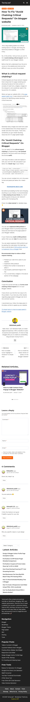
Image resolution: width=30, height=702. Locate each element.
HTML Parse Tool (7, 678)
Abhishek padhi (6, 25)
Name (4, 441)
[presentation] (15, 377)
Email (4, 448)
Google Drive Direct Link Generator (12, 670)
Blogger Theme (6, 627)
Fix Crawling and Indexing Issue (11, 660)
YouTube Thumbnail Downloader (11, 675)
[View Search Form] (24, 3)
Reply (4, 480)
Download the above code (15, 186)
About (12, 689)
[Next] (26, 384)
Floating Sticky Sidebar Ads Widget (12, 650)
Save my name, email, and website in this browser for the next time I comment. (14, 452)
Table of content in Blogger (10, 645)
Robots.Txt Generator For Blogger (12, 668)
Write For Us (13, 691)
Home (7, 689)
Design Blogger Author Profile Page (12, 655)
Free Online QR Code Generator (11, 680)
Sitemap (5, 691)
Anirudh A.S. (11, 506)
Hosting (4, 634)
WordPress (5, 624)
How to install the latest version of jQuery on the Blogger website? (23, 352)
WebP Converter (6, 673)
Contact (17, 689)
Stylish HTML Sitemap (8, 657)
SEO (3, 632)
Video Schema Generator (9, 683)
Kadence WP (15, 699)
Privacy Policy (22, 691)
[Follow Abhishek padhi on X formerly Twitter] (15, 340)
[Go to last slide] (4, 384)
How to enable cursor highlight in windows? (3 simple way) (7, 352)
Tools (3, 637)
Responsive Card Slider (8, 652)
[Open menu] (27, 3)
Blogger (4, 8)
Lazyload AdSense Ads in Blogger (11, 647)
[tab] (12, 399)
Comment (5, 419)
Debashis (10, 471)
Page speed (11, 8)
